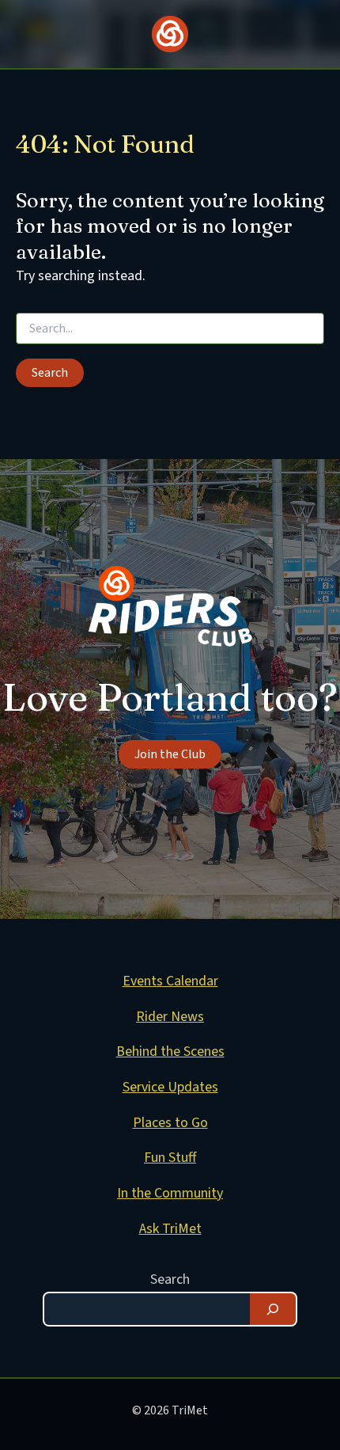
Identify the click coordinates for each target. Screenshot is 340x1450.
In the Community (170, 1193)
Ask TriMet (170, 1229)
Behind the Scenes (170, 1051)
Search (170, 1279)
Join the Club (170, 754)
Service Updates (170, 1087)
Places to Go (170, 1123)
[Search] (273, 1309)
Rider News (170, 1017)
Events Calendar (170, 981)
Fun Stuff (170, 1157)
